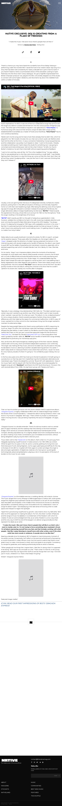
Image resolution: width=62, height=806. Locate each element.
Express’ (7, 496)
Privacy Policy (4, 804)
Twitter (37, 762)
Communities (36, 786)
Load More (31, 750)
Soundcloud (40, 762)
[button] (31, 25)
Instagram (34, 762)
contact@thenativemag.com (41, 759)
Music (33, 782)
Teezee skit (22, 440)
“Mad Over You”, (6, 334)
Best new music (37, 789)
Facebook (31, 762)
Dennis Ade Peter (30, 45)
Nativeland (5, 792)
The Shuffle (36, 796)
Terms (10, 804)
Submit (56, 775)
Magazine (5, 786)
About (3, 782)
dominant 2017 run (33, 334)
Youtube (43, 762)
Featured (35, 792)
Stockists (5, 789)
